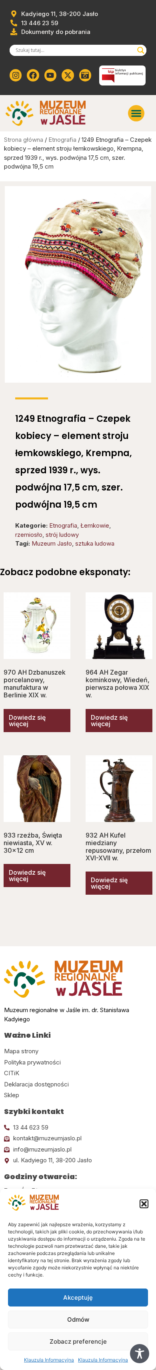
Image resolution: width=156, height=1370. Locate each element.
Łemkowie (94, 525)
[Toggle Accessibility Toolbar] (139, 1353)
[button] (144, 1204)
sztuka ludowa (94, 543)
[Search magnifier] (140, 50)
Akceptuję (78, 1297)
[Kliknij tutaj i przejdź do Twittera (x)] (68, 75)
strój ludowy (62, 534)
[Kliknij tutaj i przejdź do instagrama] (16, 75)
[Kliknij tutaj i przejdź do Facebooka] (33, 75)
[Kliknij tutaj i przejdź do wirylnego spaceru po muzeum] (85, 75)
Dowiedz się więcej (27, 720)
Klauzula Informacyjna (49, 1360)
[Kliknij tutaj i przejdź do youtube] (50, 75)
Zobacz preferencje (78, 1341)
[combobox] (74, 50)
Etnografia (62, 139)
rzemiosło (28, 534)
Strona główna (23, 139)
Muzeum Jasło (52, 543)
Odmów (78, 1319)
